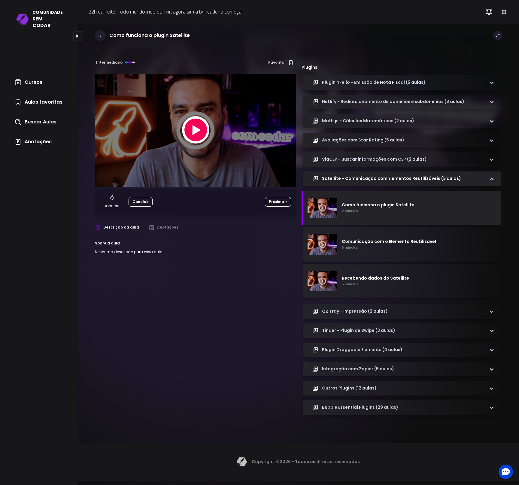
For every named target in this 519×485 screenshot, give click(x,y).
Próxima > (278, 201)
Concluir (140, 201)
